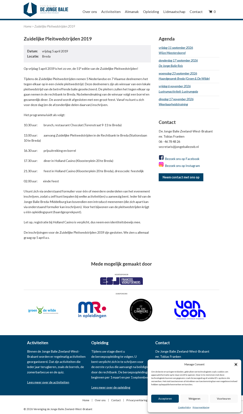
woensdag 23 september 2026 (184, 75)
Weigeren (194, 398)
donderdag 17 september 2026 (178, 62)
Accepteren (165, 398)
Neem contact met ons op (181, 177)
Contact (116, 400)
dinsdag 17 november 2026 (176, 101)
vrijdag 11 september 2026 (176, 50)
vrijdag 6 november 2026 (178, 88)
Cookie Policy (184, 407)
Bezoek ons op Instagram (182, 166)
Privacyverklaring (201, 407)
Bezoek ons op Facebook (182, 159)
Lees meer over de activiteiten (48, 382)
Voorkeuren (224, 398)
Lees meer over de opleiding (110, 387)
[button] (236, 364)
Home (27, 26)
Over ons (100, 400)
